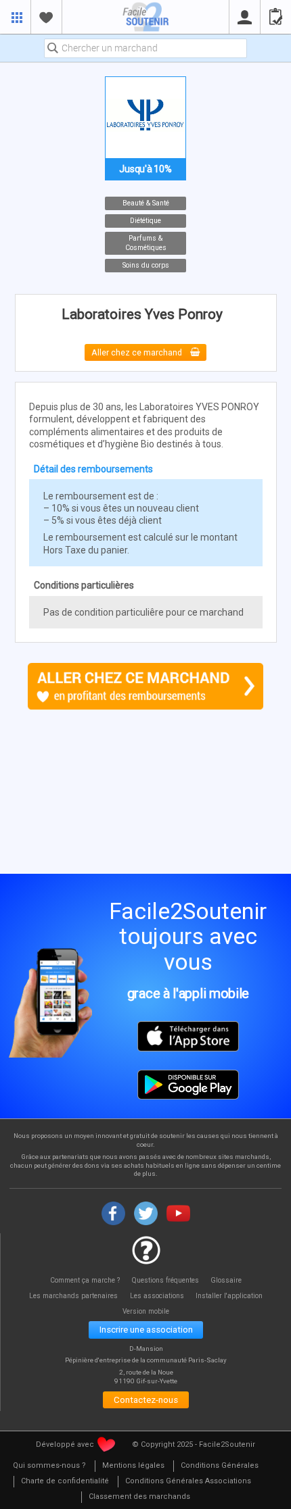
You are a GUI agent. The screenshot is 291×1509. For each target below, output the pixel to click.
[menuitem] (49, 1466)
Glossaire (226, 1280)
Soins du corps (145, 265)
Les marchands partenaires (73, 1296)
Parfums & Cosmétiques (145, 243)
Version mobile (145, 1311)
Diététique (145, 220)
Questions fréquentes (165, 1280)
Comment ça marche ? (85, 1280)
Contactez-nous (146, 1400)
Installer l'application (229, 1296)
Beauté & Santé (145, 203)
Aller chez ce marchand (137, 352)
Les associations (157, 1296)
